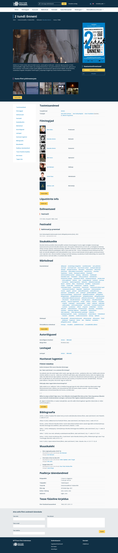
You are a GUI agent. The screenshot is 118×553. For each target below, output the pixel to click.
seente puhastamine (76, 305)
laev (83, 320)
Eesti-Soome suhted (83, 268)
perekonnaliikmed (91, 292)
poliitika (100, 292)
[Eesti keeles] (90, 3)
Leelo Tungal (71, 459)
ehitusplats (81, 269)
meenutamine (76, 287)
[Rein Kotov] (43, 157)
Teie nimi (15, 516)
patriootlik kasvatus (83, 291)
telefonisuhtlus (92, 310)
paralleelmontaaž (78, 324)
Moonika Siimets (46, 20)
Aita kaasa (19, 155)
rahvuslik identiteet (75, 299)
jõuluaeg (78, 275)
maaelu (63, 285)
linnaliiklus (88, 284)
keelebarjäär (93, 275)
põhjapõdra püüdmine (88, 294)
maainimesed (77, 285)
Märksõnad (44, 10)
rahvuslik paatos (86, 299)
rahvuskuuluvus (100, 298)
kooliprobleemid (87, 280)
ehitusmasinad (87, 318)
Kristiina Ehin (69, 466)
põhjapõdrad (99, 294)
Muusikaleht (19, 144)
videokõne (71, 315)
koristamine (65, 282)
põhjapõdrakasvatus (76, 296)
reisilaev (88, 301)
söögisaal (84, 307)
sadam (88, 303)
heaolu (70, 273)
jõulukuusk (65, 320)
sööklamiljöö (92, 307)
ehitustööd (97, 269)
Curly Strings (50, 468)
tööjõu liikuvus (92, 314)
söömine (100, 307)
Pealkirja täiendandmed (23, 148)
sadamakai (101, 303)
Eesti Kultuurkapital (78, 113)
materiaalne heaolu (66, 287)
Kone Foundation (89, 113)
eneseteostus (88, 271)
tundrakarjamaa (82, 314)
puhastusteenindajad (66, 294)
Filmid (16, 10)
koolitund (95, 280)
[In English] (93, 3)
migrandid (79, 289)
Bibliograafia (19, 140)
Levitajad (18, 133)
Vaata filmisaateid (65, 10)
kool (80, 280)
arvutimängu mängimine (74, 266)
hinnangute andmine (79, 273)
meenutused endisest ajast (97, 287)
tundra (75, 314)
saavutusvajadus (80, 303)
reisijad (82, 301)
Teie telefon (16, 530)
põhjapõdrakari (65, 296)
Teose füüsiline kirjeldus (23, 152)
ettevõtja (96, 271)
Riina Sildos (50, 129)
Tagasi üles (19, 159)
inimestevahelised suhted (67, 275)
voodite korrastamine (81, 315)
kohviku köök (101, 278)
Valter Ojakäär (63, 459)
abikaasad (63, 266)
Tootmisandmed (21, 107)
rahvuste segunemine (73, 301)
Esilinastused (20, 114)
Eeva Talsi (62, 466)
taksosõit (63, 308)
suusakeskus (72, 307)
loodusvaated (95, 284)
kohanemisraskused (91, 278)
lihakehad (88, 320)
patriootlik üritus (94, 291)
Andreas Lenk (50, 186)
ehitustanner (89, 269)
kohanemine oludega (66, 278)
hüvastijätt (89, 273)
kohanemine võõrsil (79, 278)
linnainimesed (80, 284)
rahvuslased (65, 299)
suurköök (64, 307)
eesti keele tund (72, 268)
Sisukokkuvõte (20, 122)
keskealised (74, 276)
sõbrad (79, 307)
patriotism (63, 292)
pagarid (68, 291)
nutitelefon (95, 320)
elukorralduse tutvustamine (76, 271)
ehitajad (63, 269)
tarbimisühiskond (72, 308)
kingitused (72, 320)
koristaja (101, 280)
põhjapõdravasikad (88, 296)
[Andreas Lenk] (43, 186)
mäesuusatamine (96, 289)
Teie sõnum (50, 516)
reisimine (94, 301)
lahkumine (84, 282)
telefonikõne (83, 310)
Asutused (35, 10)
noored (63, 291)
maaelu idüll (70, 285)
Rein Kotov (50, 157)
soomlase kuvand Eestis (98, 305)
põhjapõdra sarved (66, 322)
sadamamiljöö (66, 305)
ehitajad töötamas (72, 269)
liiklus (73, 284)
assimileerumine (87, 266)
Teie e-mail (16, 523)
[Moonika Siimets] (43, 139)
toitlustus (91, 312)
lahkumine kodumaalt (94, 282)
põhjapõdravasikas (99, 296)
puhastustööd (77, 294)
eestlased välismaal (95, 268)
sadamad (94, 303)
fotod (102, 318)
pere (77, 292)
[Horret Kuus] (43, 176)
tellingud (75, 322)
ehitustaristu (96, 318)
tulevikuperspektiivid (66, 314)
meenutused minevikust (68, 289)
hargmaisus (64, 273)
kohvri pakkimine (66, 280)
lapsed (62, 284)
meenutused (85, 287)
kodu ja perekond (83, 276)
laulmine (68, 284)
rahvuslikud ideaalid (97, 299)
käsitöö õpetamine (75, 282)
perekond (82, 292)
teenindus (63, 310)
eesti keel (63, 268)
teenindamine (99, 308)
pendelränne (71, 292)
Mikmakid (69, 340)
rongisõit (64, 303)
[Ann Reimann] (43, 167)
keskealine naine (65, 276)
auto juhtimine (96, 266)
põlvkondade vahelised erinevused (71, 298)
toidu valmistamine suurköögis (79, 312)
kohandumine (93, 276)
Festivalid (54, 10)
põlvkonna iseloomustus (88, 298)
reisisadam (101, 301)
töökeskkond (101, 314)
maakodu (85, 285)
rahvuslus (63, 301)
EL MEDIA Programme (67, 115)
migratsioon (86, 289)
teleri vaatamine (65, 312)
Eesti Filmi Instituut (66, 113)
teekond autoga (82, 308)
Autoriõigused (20, 129)
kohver (78, 320)
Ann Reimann (50, 167)
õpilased (97, 315)
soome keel (87, 305)
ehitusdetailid (64, 318)
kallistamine (85, 275)
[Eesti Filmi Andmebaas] (20, 3)
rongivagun (72, 303)
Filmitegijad (25, 10)
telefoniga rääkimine (73, 310)
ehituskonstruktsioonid (76, 318)
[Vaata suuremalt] (46, 46)
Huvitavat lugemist (21, 137)
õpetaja (91, 315)
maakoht (92, 285)
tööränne (64, 315)
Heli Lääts (49, 461)
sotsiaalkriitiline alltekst (91, 324)
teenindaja (91, 308)
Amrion (63, 111)
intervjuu (63, 324)
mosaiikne (70, 324)
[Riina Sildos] (43, 129)
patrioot (74, 291)
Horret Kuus (50, 176)
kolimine (75, 280)
